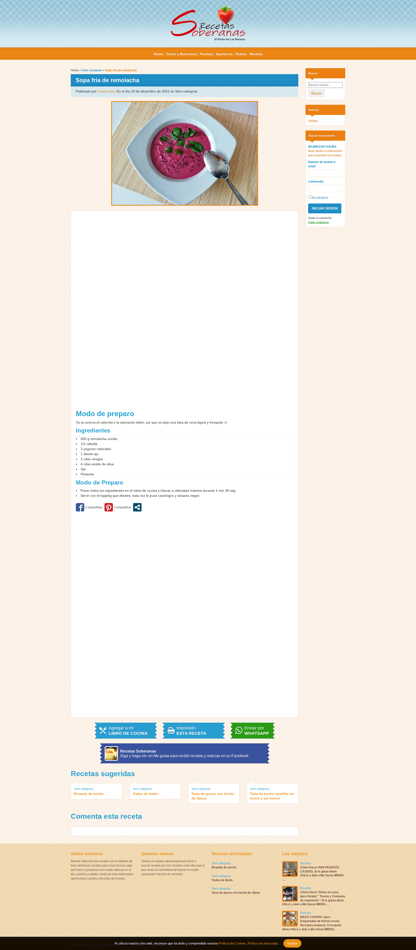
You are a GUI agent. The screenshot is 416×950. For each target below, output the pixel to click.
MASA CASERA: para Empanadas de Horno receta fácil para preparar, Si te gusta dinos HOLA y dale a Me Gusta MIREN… (311, 923)
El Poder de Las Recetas (229, 39)
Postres (206, 54)
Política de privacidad (262, 943)
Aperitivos (224, 54)
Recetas (256, 54)
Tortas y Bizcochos (181, 54)
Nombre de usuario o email (321, 164)
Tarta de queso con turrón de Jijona (212, 796)
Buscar (316, 93)
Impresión (191, 731)
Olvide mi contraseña (319, 217)
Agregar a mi (128, 731)
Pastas (241, 54)
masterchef (106, 91)
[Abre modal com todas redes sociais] (137, 507)
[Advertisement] (130, 312)
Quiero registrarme (318, 222)
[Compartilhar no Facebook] (89, 507)
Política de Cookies (232, 943)
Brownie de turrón (89, 794)
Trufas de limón (145, 794)
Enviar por (256, 731)
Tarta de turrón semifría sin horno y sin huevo (272, 796)
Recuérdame (319, 197)
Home (158, 54)
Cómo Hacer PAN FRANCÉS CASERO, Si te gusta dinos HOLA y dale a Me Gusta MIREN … (313, 873)
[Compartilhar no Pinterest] (117, 507)
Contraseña (316, 181)
